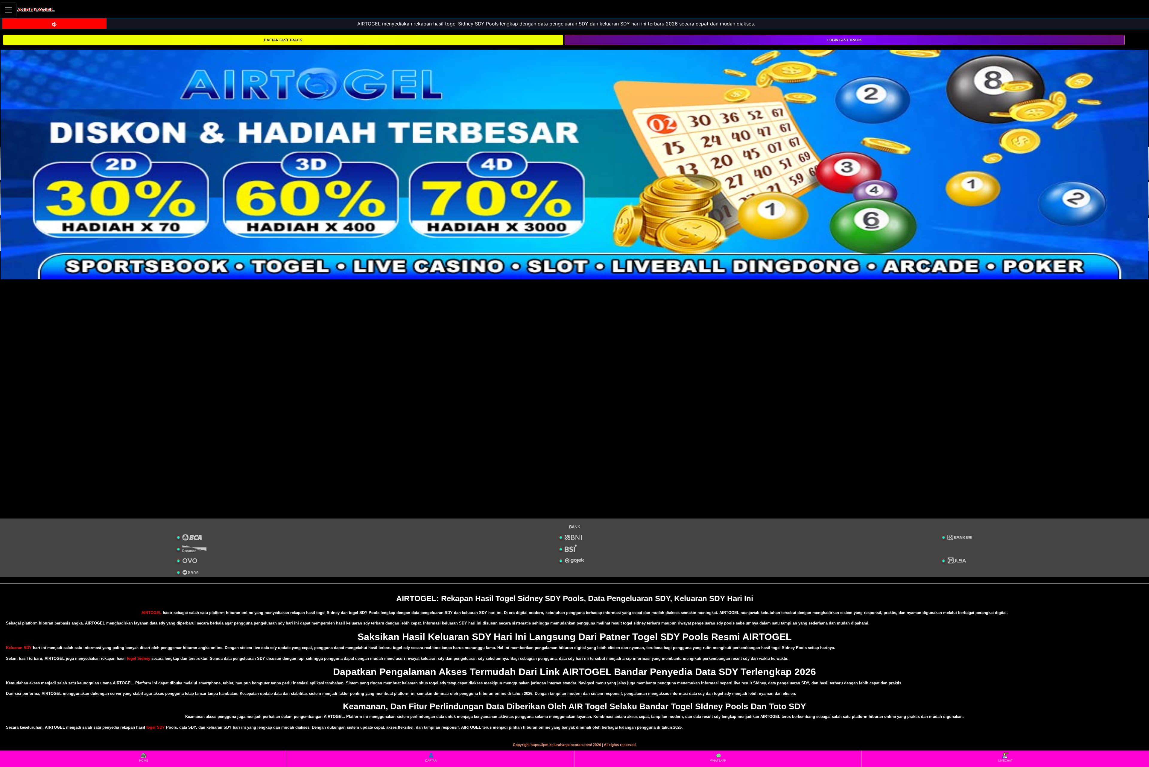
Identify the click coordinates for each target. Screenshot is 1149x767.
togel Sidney (138, 658)
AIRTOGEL (152, 612)
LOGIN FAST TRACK (844, 40)
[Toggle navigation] (8, 9)
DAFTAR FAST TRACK (283, 40)
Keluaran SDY (19, 647)
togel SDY (155, 727)
